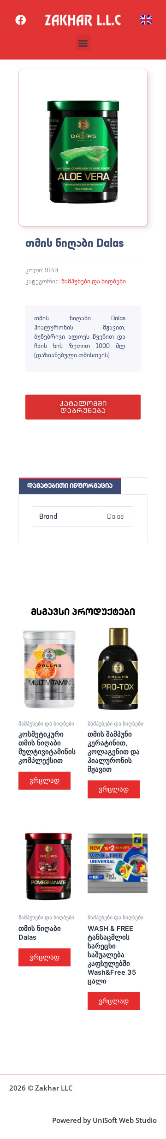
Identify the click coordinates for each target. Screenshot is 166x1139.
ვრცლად (44, 780)
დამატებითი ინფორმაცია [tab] (70, 485)
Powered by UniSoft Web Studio (104, 1120)
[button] (83, 42)
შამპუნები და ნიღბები (93, 281)
